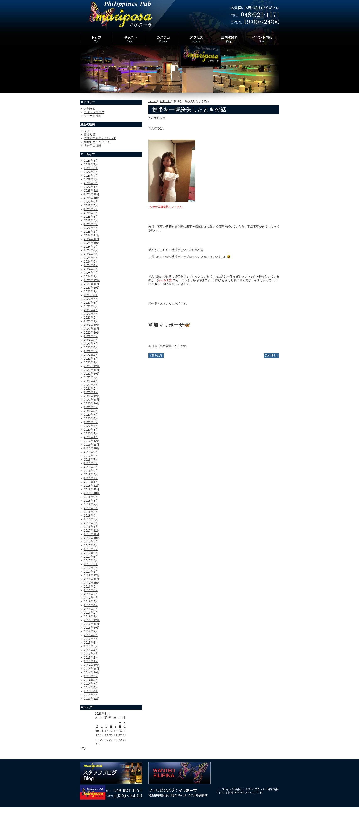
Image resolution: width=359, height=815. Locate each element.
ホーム (152, 101)
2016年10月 (92, 582)
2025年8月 (91, 205)
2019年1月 (91, 482)
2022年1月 (91, 362)
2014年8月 (91, 680)
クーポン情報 (92, 115)
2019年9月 (91, 452)
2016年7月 (91, 594)
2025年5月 (91, 216)
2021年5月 (91, 377)
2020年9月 (91, 407)
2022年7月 (91, 343)
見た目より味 (92, 145)
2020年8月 (91, 411)
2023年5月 (91, 306)
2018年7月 (91, 504)
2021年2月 (91, 388)
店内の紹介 (273, 789)
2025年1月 (91, 231)
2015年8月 (91, 635)
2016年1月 (91, 616)
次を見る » (271, 355)
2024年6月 (91, 257)
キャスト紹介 (233, 789)
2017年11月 (91, 534)
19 (106, 735)
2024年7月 (91, 254)
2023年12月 (92, 280)
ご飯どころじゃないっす (100, 138)
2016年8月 (91, 590)
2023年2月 (91, 317)
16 (124, 730)
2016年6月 (91, 597)
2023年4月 (91, 310)
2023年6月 (91, 302)
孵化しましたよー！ (97, 142)
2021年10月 (92, 373)
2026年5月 (91, 172)
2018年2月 (91, 523)
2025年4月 (91, 220)
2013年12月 (92, 698)
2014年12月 (92, 665)
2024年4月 (91, 265)
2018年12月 (92, 485)
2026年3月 (91, 179)
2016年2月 (91, 612)
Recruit (239, 792)
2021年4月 (91, 381)
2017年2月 (91, 567)
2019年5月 (91, 467)
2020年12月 (92, 396)
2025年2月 (91, 228)
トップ (220, 789)
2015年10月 (92, 627)
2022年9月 (91, 336)
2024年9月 (91, 246)
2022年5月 (91, 351)
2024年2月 (91, 272)
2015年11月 (91, 624)
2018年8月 (91, 500)
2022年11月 (91, 328)
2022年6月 (91, 347)
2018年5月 (91, 511)
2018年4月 (91, 515)
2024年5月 (91, 261)
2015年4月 (91, 650)
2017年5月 (91, 556)
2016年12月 (92, 575)
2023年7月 (91, 299)
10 (97, 730)
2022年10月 (92, 332)
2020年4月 (91, 426)
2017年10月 (92, 538)
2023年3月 (91, 313)
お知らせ (165, 101)
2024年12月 (92, 235)
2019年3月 (91, 474)
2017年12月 (92, 530)
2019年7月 (91, 459)
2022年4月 (91, 355)
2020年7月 (91, 414)
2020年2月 (91, 433)
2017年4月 (91, 560)
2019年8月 (91, 455)
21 (115, 735)
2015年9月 (91, 631)
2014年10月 (92, 672)
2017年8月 (91, 545)
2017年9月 (91, 541)
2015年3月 (91, 653)
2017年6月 (91, 553)
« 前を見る (155, 355)
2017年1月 (91, 571)
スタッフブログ (94, 112)
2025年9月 (91, 201)
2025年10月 (92, 198)
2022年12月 (92, 325)
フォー (88, 130)
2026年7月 (91, 164)
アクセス (260, 789)
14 (115, 730)
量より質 (90, 134)
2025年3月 (91, 224)
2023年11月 (91, 284)
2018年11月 (91, 489)
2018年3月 (91, 519)
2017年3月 (91, 564)
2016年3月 (91, 609)
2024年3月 (91, 269)
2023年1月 (91, 321)
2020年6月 (91, 418)
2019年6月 (91, 463)
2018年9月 (91, 497)
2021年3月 (91, 384)
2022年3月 (91, 358)
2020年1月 (91, 437)
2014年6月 (91, 687)
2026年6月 (91, 168)
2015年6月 (91, 642)
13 (111, 730)
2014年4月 (91, 691)
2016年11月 (91, 579)
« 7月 (83, 748)
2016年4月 (91, 605)
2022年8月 (91, 340)
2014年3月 (91, 694)
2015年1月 (91, 661)
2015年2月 (91, 657)
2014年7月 (91, 683)
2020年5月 (91, 422)
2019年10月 (92, 448)
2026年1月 (91, 186)
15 (120, 730)
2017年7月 (91, 549)
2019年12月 (92, 440)
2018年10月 (92, 493)
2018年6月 (91, 508)
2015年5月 (91, 646)
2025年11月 (91, 194)
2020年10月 (92, 403)
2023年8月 (91, 295)
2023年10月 (92, 287)
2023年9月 (91, 291)
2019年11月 (91, 444)
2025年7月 (91, 209)
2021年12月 (92, 366)
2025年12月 (92, 190)
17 (97, 735)
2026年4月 (91, 175)
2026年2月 (91, 183)
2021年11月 (91, 369)
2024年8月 (91, 250)
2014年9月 (91, 676)
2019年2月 (91, 478)
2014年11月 (91, 668)
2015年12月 (92, 620)
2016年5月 (91, 601)
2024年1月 (91, 276)
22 (120, 735)
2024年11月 (91, 239)
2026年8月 (91, 160)
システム (248, 789)
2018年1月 (91, 526)
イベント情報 (225, 792)
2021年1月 (91, 392)
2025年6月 (91, 213)
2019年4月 (91, 470)
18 (101, 735)
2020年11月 (91, 399)
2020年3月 (91, 429)
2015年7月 (91, 638)
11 (101, 730)
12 (106, 730)
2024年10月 (92, 242)
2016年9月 (91, 586)
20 (111, 735)
